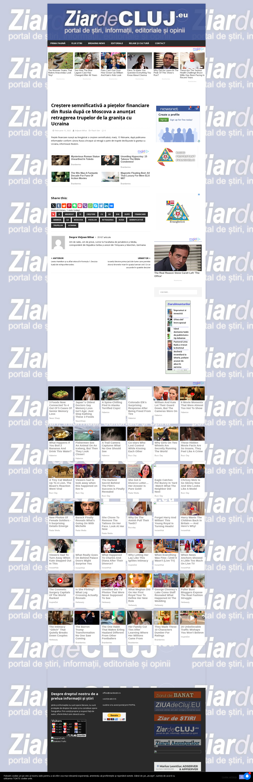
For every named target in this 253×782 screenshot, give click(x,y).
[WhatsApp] (90, 205)
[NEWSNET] (177, 757)
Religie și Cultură (139, 43)
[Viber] (85, 205)
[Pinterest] (69, 205)
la (67, 220)
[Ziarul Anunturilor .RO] (177, 745)
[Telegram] (101, 205)
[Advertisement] (116, 91)
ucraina (72, 225)
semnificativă (136, 220)
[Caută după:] (178, 292)
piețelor (92, 220)
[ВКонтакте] (111, 205)
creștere (91, 214)
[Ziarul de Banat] (177, 696)
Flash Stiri (96, 130)
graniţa (57, 220)
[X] (53, 205)
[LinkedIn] (106, 205)
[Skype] (95, 205)
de (109, 214)
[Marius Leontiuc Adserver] (177, 770)
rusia (121, 220)
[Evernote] (74, 205)
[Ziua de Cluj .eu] (177, 709)
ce (80, 214)
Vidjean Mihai (81, 130)
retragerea (107, 220)
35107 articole (104, 237)
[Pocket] (79, 205)
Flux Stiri (76, 43)
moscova (78, 220)
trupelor (58, 225)
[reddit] (64, 205)
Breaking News (96, 43)
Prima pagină (57, 43)
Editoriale (117, 43)
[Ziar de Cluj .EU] (177, 734)
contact (160, 43)
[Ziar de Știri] (177, 719)
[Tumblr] (58, 205)
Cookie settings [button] (229, 777)
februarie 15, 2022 (63, 130)
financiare (140, 214)
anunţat (69, 214)
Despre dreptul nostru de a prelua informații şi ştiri (74, 696)
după (127, 214)
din (117, 214)
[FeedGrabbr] (178, 372)
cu (102, 214)
